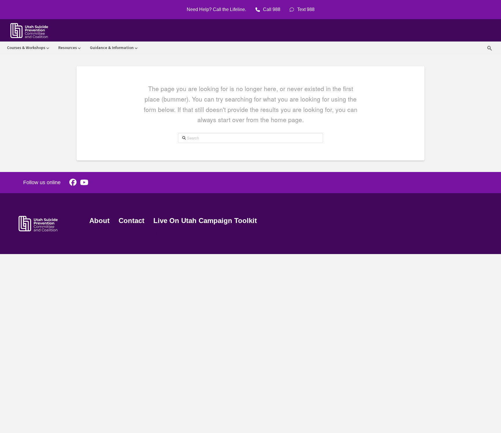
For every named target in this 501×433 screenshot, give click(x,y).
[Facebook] (73, 182)
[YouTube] (84, 182)
